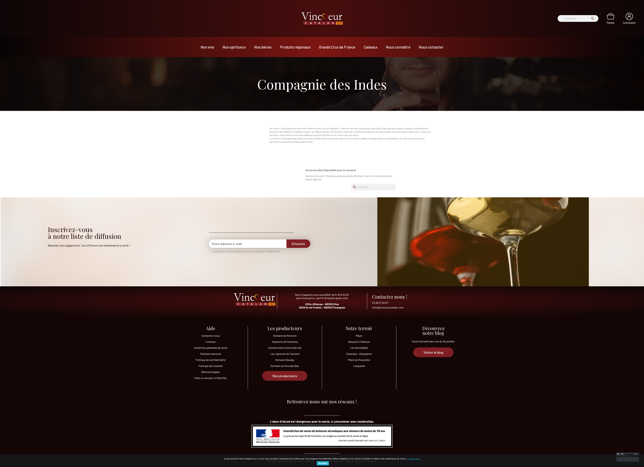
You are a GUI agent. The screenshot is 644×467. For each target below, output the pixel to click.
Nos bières (263, 47)
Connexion (629, 22)
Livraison (210, 341)
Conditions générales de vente (210, 347)
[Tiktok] (308, 408)
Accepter (323, 463)
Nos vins (207, 47)
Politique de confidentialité (211, 359)
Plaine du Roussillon (359, 359)
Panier (610, 22)
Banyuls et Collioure (359, 341)
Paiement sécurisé (210, 353)
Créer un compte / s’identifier (210, 378)
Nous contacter (431, 47)
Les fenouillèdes (359, 347)
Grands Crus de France (337, 47)
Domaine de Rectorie (285, 335)
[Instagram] (335, 408)
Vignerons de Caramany (285, 341)
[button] (284, 376)
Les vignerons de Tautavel (284, 353)
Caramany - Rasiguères (359, 353)
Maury (359, 335)
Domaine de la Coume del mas (284, 347)
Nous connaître (398, 47)
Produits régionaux (295, 47)
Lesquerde (359, 365)
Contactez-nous (210, 335)
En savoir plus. (413, 458)
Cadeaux (371, 47)
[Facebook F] (322, 408)
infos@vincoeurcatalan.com (388, 307)
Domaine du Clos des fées (285, 365)
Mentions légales (210, 371)
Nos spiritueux (234, 47)
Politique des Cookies (210, 365)
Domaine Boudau (284, 359)
